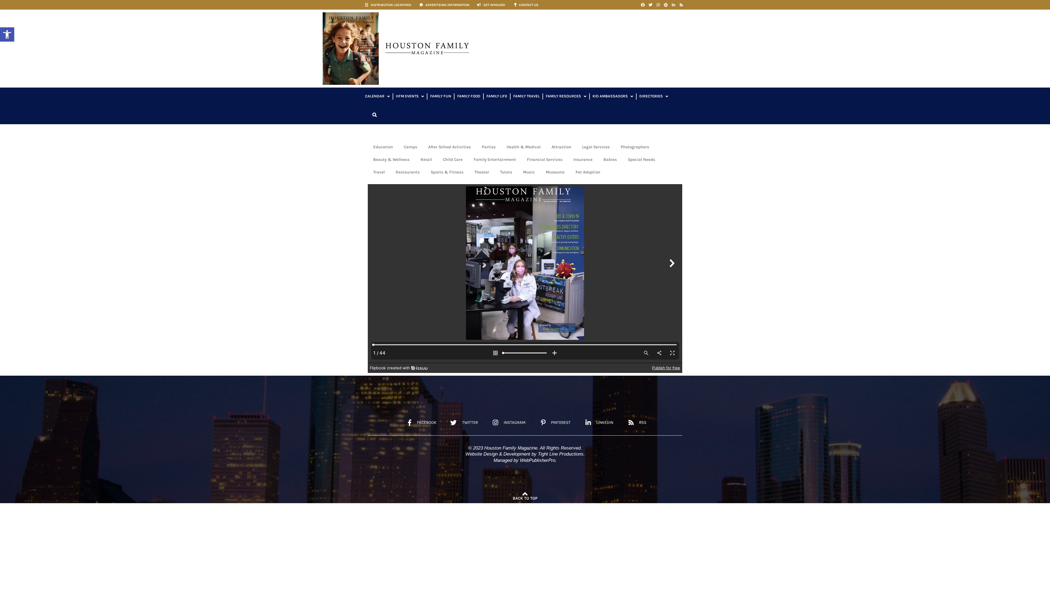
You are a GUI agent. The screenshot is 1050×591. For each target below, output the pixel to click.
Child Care (453, 159)
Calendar (374, 96)
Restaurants (408, 172)
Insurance (583, 159)
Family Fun (440, 96)
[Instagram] (658, 5)
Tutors (506, 172)
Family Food (468, 96)
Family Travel (526, 96)
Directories (651, 96)
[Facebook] (643, 5)
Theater (481, 172)
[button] (7, 34)
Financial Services (544, 159)
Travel (379, 172)
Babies (610, 159)
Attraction (561, 146)
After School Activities (449, 146)
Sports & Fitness (447, 172)
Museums (555, 172)
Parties (489, 146)
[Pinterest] (666, 5)
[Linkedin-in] (673, 5)
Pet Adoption (588, 172)
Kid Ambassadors (610, 96)
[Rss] (681, 5)
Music (529, 172)
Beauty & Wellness (391, 159)
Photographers (635, 146)
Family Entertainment (495, 159)
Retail (426, 159)
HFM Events (407, 96)
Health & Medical (524, 146)
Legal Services (596, 146)
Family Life (496, 96)
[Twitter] (650, 5)
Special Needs (641, 159)
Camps (410, 146)
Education (383, 146)
